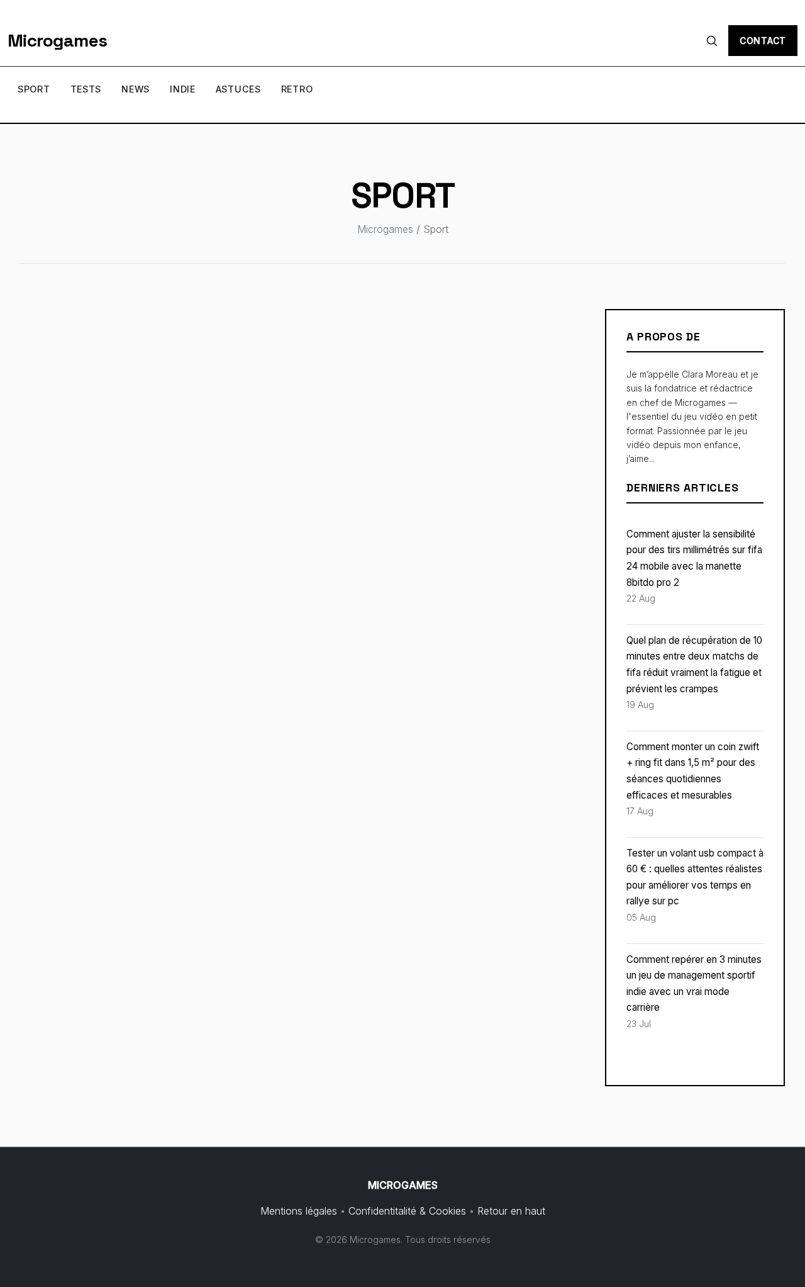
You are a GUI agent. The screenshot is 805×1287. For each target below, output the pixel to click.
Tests (86, 89)
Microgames (57, 40)
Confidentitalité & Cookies (407, 1211)
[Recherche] (712, 41)
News (135, 89)
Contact (763, 40)
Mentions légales (298, 1211)
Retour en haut (511, 1211)
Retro (297, 89)
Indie (183, 89)
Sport (34, 89)
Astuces (238, 89)
